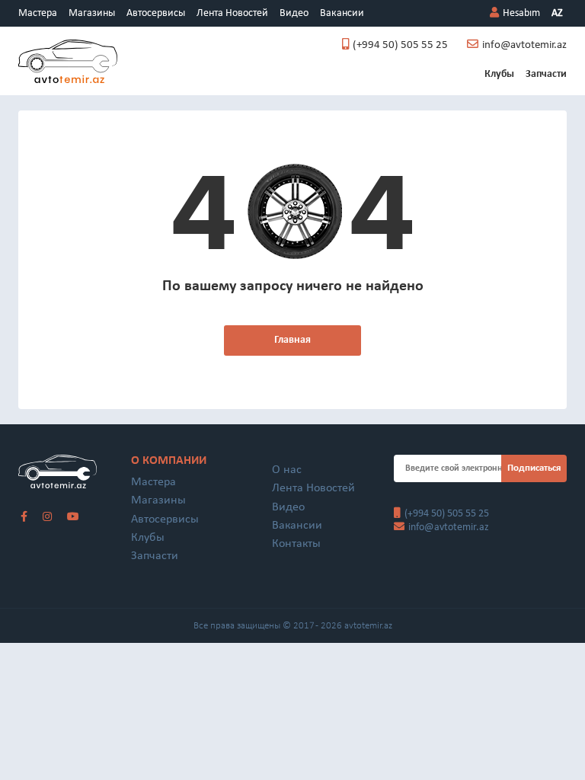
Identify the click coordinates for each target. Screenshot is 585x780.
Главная (292, 340)
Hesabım (521, 13)
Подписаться (534, 468)
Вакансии (342, 13)
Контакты (296, 544)
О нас (287, 470)
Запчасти (546, 74)
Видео (294, 13)
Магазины (92, 13)
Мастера (37, 13)
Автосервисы (155, 13)
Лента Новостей (232, 13)
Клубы (499, 74)
